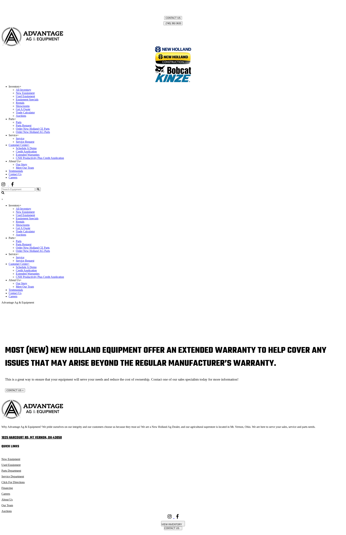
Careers (13, 177)
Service (20, 138)
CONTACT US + (15, 390)
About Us (7, 499)
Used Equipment (25, 96)
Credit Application (26, 151)
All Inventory (23, 89)
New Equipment (25, 93)
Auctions (21, 115)
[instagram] (6, 184)
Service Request (25, 141)
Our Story (21, 164)
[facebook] (15, 184)
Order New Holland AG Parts (33, 132)
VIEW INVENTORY (172, 524)
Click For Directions (13, 482)
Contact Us (15, 174)
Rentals (20, 102)
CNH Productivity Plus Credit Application (40, 158)
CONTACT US (173, 18)
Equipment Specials (27, 99)
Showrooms (23, 106)
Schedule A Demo (26, 148)
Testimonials (16, 170)
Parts (18, 122)
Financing (7, 488)
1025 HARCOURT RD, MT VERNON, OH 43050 (31, 437)
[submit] (38, 189)
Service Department (12, 476)
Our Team (7, 505)
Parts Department (11, 470)
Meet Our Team (25, 167)
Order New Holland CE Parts (33, 128)
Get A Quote (23, 109)
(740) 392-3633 (173, 23)
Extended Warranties (27, 154)
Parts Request (23, 125)
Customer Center (19, 145)
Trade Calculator (25, 112)
